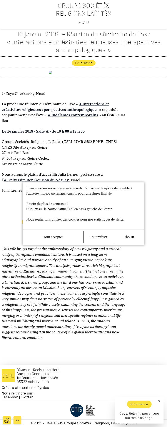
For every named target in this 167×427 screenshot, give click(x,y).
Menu (83, 22)
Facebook (10, 397)
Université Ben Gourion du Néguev (38, 180)
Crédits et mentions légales (25, 387)
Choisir (129, 237)
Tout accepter (53, 237)
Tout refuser (98, 237)
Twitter (27, 397)
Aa (17, 420)
